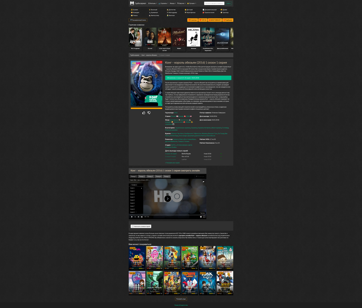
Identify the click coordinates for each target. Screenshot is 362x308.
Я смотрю (200, 176)
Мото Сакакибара (190, 139)
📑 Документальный (209, 9)
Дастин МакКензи (171, 141)
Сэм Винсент (188, 133)
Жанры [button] (172, 3)
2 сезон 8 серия (170, 159)
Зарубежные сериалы (182, 128)
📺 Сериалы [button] (163, 3)
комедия (168, 122)
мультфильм (174, 120)
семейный (168, 124)
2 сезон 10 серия (171, 153)
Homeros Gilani (178, 139)
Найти (228, 3)
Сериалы (194, 128)
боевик (188, 122)
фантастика (185, 120)
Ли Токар (221, 133)
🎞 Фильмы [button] (152, 3)
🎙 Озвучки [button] (180, 3)
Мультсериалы (217, 128)
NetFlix (173, 145)
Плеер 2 (142, 176)
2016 (176, 112)
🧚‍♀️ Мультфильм (190, 12)
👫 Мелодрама (172, 12)
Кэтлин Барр (174, 135)
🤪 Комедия (135, 12)
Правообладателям (181, 305)
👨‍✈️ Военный (153, 9)
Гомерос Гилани (183, 141)
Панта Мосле (210, 135)
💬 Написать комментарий (141, 226)
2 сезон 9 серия (170, 156)
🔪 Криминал (153, 12)
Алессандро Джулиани (187, 135)
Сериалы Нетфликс (204, 128)
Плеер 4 (158, 176)
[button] (172, 163)
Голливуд (225, 128)
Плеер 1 (133, 176)
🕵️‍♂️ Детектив (171, 9)
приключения (178, 122)
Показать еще (181, 299)
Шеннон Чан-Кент (177, 133)
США (188, 116)
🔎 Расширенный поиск (138, 20)
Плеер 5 (166, 176)
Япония (173, 116)
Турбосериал (140, 3)
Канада (181, 116)
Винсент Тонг (212, 133)
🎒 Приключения (208, 12)
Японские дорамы (171, 130)
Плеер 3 (150, 176)
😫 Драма (223, 9)
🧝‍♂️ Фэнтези (171, 15)
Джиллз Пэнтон (200, 135)
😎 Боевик (134, 9)
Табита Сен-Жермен (201, 133)
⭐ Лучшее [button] (191, 3)
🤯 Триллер (224, 12)
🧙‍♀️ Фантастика (154, 15)
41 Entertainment (182, 145)
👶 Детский (189, 9)
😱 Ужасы (134, 15)
